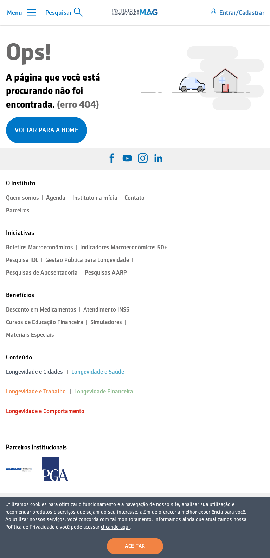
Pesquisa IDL (22, 260)
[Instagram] (143, 158)
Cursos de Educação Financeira (44, 322)
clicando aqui (115, 527)
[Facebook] (112, 158)
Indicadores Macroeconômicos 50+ (123, 247)
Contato (134, 197)
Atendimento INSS (106, 309)
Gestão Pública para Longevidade (87, 260)
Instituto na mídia (94, 197)
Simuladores (106, 322)
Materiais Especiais (30, 335)
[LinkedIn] (158, 158)
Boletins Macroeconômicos (39, 247)
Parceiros (18, 210)
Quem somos (22, 197)
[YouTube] (127, 158)
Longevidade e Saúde (97, 371)
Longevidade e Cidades (34, 371)
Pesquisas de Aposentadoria (42, 272)
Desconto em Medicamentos (41, 309)
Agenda (55, 197)
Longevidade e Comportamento (45, 411)
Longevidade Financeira (103, 391)
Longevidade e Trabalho (36, 391)
